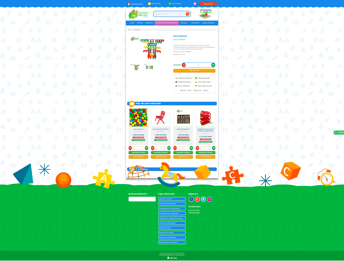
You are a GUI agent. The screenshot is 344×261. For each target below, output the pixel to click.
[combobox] (172, 14)
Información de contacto (168, 242)
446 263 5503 (194, 213)
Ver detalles (139, 156)
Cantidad (177, 65)
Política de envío (165, 228)
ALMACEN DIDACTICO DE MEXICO (172, 255)
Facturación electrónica (167, 204)
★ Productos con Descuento (167, 23)
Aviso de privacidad (166, 232)
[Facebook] (191, 199)
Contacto (184, 23)
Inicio (132, 23)
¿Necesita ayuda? (137, 4)
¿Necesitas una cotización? (169, 213)
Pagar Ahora (208, 4)
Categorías (149, 23)
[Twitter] (203, 199)
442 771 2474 (155, 3)
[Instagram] (209, 199)
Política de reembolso (167, 223)
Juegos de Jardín (208, 23)
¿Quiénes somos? (165, 199)
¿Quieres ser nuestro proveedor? (171, 218)
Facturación (195, 23)
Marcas (139, 23)
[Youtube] (197, 199)
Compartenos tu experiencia (169, 208)
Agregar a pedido (138, 152)
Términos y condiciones (167, 237)
